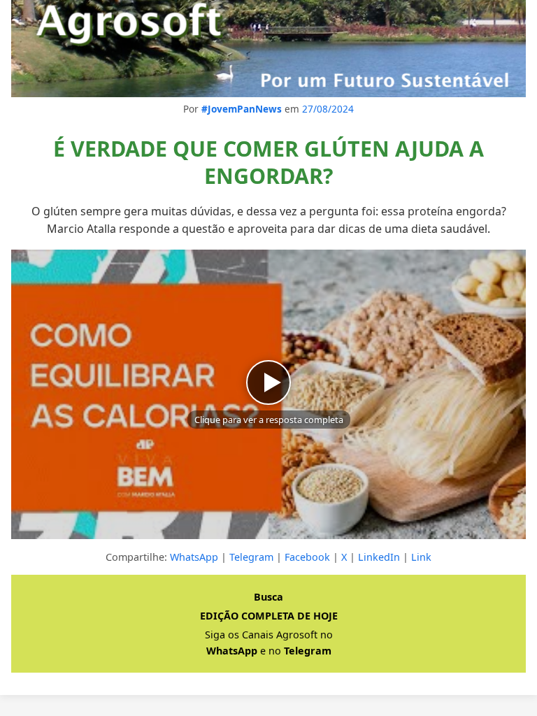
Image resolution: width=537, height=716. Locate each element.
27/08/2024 (328, 108)
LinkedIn (379, 557)
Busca (268, 596)
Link (421, 557)
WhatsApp (194, 557)
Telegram (251, 557)
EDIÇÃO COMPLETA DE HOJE (269, 615)
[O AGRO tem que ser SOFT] (268, 48)
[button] (268, 394)
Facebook (307, 557)
